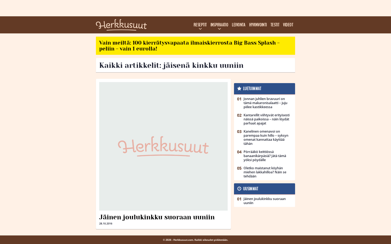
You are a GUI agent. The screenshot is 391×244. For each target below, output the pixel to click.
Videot (288, 25)
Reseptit (200, 25)
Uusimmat (250, 189)
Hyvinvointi (258, 25)
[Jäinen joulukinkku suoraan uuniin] (163, 146)
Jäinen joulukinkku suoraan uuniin (157, 217)
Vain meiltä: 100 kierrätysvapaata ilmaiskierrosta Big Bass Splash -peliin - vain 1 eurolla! (189, 46)
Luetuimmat (252, 89)
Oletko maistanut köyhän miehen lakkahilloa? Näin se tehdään (265, 172)
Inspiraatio (219, 25)
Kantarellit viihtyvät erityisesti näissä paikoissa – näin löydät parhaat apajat (267, 119)
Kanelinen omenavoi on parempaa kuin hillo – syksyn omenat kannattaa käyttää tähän (266, 137)
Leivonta (239, 25)
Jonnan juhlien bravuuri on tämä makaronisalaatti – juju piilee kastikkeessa (265, 103)
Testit (275, 25)
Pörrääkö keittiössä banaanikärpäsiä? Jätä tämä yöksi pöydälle (265, 155)
